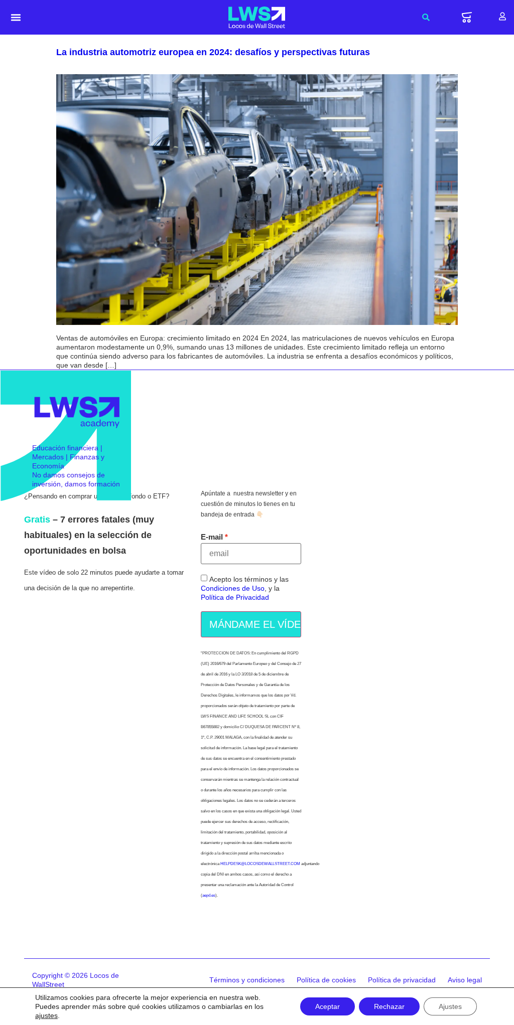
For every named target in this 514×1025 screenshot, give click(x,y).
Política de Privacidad (235, 598)
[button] (16, 18)
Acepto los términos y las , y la (245, 589)
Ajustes (450, 1006)
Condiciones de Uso (233, 589)
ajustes (46, 1015)
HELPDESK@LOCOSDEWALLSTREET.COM (260, 864)
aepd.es (208, 895)
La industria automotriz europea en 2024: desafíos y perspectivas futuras (213, 52)
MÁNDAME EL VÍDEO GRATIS (255, 624)
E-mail (212, 537)
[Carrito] (467, 17)
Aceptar (327, 1006)
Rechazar (389, 1006)
